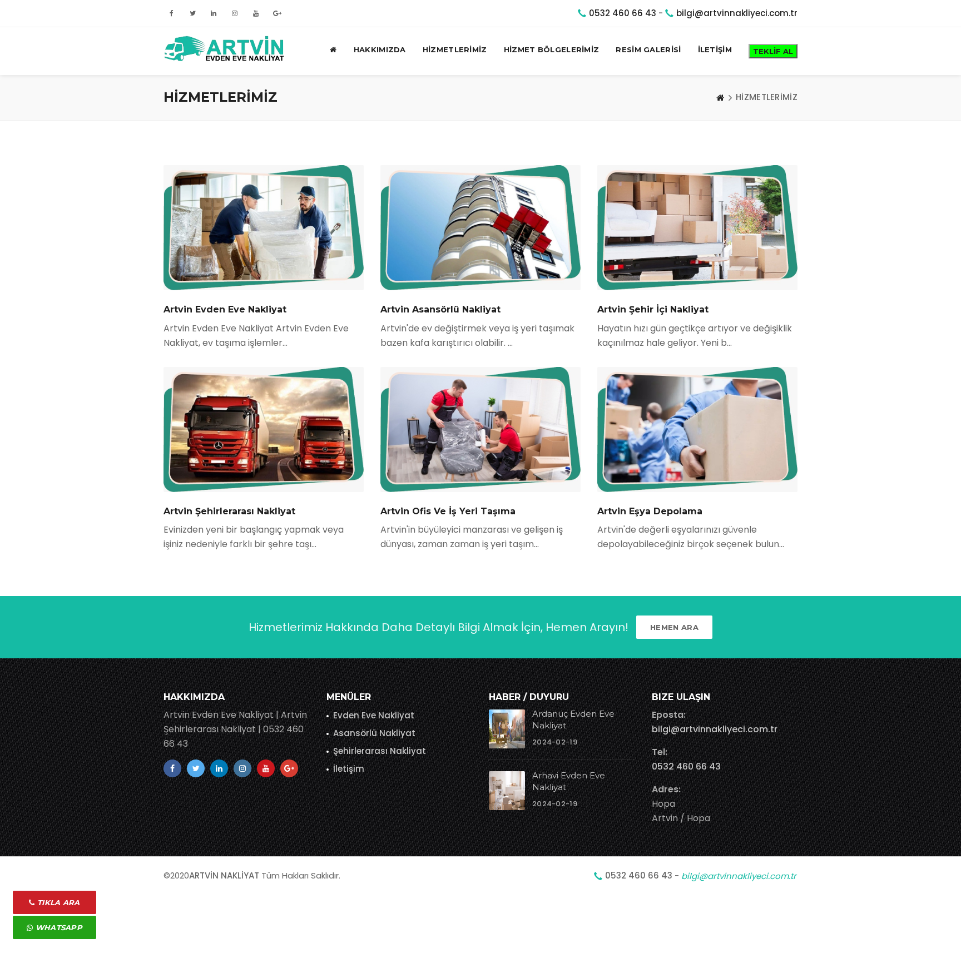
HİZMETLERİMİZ (455, 49)
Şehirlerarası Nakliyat (379, 751)
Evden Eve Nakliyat (373, 715)
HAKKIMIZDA (380, 49)
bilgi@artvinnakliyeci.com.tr (736, 13)
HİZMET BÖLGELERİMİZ (552, 49)
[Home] (720, 97)
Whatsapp (57, 927)
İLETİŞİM (715, 49)
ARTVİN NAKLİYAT (224, 875)
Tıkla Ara (57, 902)
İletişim (348, 769)
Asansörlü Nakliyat (374, 733)
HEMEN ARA (674, 627)
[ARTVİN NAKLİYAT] (226, 49)
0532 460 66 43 (622, 13)
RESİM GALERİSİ (648, 49)
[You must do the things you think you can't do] (507, 728)
